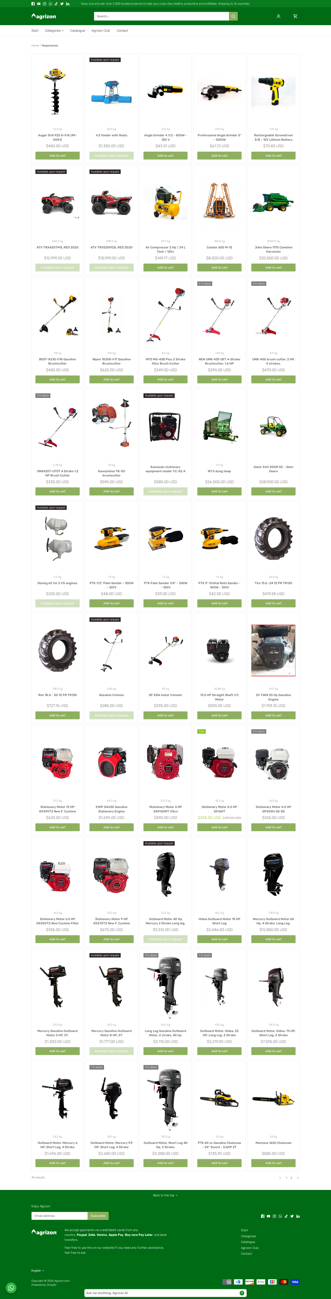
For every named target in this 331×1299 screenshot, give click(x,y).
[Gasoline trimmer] (111, 650)
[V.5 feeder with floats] (111, 91)
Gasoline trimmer (111, 695)
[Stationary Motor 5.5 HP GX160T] (219, 762)
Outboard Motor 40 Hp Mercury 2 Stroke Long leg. (165, 921)
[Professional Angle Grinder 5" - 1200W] (219, 91)
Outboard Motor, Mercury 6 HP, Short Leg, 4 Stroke (57, 1145)
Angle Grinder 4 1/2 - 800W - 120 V (165, 137)
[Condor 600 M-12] (219, 203)
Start (244, 1230)
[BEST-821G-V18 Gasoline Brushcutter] (57, 314)
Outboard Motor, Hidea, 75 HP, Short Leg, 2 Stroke (274, 1033)
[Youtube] (38, 4)
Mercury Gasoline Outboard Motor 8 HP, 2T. (111, 1033)
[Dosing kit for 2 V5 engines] (57, 538)
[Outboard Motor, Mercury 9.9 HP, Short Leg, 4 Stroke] (111, 1098)
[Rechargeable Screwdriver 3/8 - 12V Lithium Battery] (273, 91)
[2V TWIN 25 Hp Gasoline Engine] (273, 650)
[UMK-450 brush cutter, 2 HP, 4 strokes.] (273, 314)
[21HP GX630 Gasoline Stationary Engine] (111, 762)
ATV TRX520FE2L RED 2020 (112, 247)
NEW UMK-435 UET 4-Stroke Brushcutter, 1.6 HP (219, 361)
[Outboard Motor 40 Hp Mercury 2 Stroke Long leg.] (165, 874)
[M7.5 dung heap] (219, 426)
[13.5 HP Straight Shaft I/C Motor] (219, 650)
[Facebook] (33, 4)
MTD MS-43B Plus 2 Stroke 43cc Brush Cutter (165, 361)
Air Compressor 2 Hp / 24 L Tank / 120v (166, 249)
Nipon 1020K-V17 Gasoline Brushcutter (112, 361)
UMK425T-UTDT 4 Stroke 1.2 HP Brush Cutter (57, 473)
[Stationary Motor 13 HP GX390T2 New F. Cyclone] (57, 762)
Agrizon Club (249, 1248)
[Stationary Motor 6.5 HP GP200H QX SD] (273, 762)
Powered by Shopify (44, 1285)
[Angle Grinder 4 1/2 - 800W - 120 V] (165, 91)
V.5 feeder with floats (111, 135)
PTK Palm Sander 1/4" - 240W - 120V (165, 585)
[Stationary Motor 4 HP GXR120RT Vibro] (165, 762)
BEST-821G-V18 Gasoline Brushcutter (57, 361)
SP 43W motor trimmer (165, 695)
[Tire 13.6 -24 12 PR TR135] (273, 538)
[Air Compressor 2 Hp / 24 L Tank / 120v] (165, 203)
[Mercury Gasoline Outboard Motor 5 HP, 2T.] (57, 986)
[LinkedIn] (67, 4)
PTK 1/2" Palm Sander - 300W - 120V (112, 585)
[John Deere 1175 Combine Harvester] (273, 203)
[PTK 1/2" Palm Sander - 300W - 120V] (111, 538)
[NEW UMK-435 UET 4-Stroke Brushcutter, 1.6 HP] (219, 314)
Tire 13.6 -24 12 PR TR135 (273, 583)
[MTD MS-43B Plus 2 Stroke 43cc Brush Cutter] (165, 314)
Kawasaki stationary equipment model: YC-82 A (165, 469)
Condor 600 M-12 (219, 247)
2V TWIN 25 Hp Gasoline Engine (273, 697)
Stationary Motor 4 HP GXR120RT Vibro (165, 809)
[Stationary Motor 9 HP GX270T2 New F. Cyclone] (111, 874)
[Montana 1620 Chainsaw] (273, 1098)
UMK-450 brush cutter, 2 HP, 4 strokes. (273, 361)
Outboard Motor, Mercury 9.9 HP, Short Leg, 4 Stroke (112, 1145)
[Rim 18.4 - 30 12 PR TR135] (57, 650)
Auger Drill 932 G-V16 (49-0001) (57, 137)
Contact (246, 1253)
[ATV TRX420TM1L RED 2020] (57, 203)
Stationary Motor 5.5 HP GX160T (219, 809)
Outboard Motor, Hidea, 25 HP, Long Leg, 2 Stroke (219, 1033)
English (36, 1270)
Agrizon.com (62, 1280)
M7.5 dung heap (219, 471)
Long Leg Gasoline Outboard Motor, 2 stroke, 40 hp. (165, 1033)
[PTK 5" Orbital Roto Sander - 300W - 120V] (219, 538)
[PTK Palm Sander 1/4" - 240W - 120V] (165, 538)
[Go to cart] (295, 16)
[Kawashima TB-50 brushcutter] (111, 422)
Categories (248, 1236)
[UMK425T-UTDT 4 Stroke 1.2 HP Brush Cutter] (57, 426)
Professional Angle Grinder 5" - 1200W (219, 137)
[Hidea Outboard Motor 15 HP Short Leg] (219, 874)
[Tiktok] (56, 4)
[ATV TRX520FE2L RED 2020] (111, 203)
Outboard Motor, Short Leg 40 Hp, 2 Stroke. (166, 1145)
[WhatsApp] (50, 4)
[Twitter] (62, 4)
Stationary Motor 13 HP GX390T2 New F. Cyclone (57, 809)
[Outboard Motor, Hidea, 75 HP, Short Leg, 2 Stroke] (273, 986)
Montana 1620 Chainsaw (274, 1143)
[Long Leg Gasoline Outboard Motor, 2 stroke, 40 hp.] (165, 986)
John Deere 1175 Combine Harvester (273, 249)
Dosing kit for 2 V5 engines (57, 583)
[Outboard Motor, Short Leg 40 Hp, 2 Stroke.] (165, 1098)
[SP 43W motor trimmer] (165, 650)
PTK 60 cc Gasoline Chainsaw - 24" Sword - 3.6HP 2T (219, 1145)
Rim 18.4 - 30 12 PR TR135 (57, 695)
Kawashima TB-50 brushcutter (111, 473)
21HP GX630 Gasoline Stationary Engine (111, 809)
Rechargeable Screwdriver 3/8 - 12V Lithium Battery (273, 137)
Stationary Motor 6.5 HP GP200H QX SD (273, 809)
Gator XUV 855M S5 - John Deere (273, 469)
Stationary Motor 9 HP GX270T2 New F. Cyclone (111, 921)
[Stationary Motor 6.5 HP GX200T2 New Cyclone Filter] (57, 874)
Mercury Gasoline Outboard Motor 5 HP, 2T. (57, 1033)
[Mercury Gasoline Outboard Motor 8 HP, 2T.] (111, 986)
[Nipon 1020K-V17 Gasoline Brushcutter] (111, 314)
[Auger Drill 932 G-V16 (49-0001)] (57, 91)
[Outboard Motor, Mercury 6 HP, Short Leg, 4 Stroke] (57, 1098)
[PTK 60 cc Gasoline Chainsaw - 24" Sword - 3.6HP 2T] (219, 1098)
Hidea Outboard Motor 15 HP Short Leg (219, 921)
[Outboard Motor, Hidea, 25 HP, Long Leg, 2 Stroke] (219, 986)
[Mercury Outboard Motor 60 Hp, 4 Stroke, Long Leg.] (273, 874)
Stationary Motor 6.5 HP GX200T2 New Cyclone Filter (57, 921)
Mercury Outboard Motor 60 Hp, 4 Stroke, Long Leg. (273, 921)
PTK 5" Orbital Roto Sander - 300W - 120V (219, 585)
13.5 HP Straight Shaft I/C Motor (219, 697)
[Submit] (233, 16)
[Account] (278, 16)
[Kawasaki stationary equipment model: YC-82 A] (165, 426)
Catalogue (248, 1242)
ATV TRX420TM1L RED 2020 (58, 247)
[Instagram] (44, 4)
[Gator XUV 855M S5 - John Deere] (273, 426)
